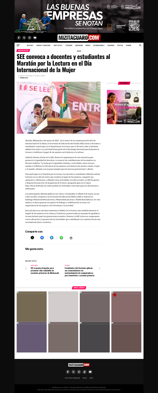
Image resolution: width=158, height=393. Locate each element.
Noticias (30, 45)
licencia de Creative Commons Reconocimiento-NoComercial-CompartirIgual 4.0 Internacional (87, 390)
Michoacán (79, 45)
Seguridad (110, 45)
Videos (79, 51)
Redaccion (24, 78)
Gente (91, 378)
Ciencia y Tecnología (43, 45)
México (88, 45)
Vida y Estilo (58, 45)
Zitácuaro (68, 45)
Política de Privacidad (72, 378)
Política (120, 45)
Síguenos (124, 83)
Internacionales (98, 45)
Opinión (128, 45)
